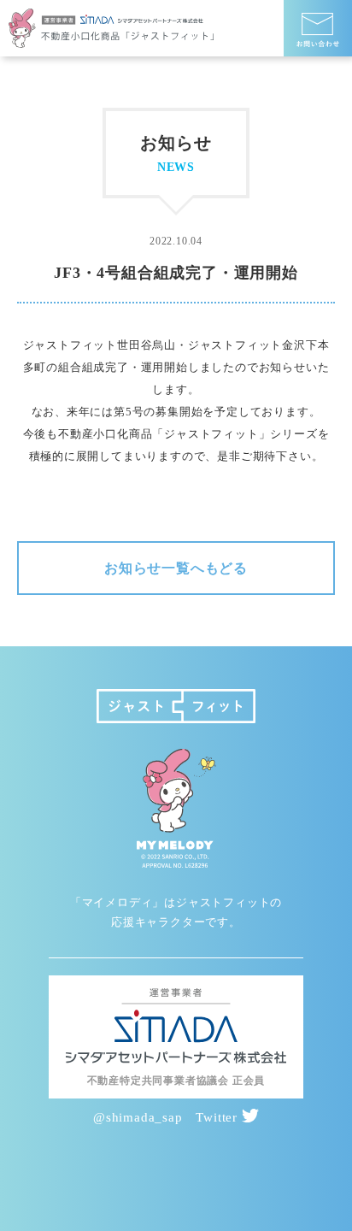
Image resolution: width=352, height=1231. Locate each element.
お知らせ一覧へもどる (176, 568)
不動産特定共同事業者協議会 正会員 (176, 1081)
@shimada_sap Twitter (167, 1117)
